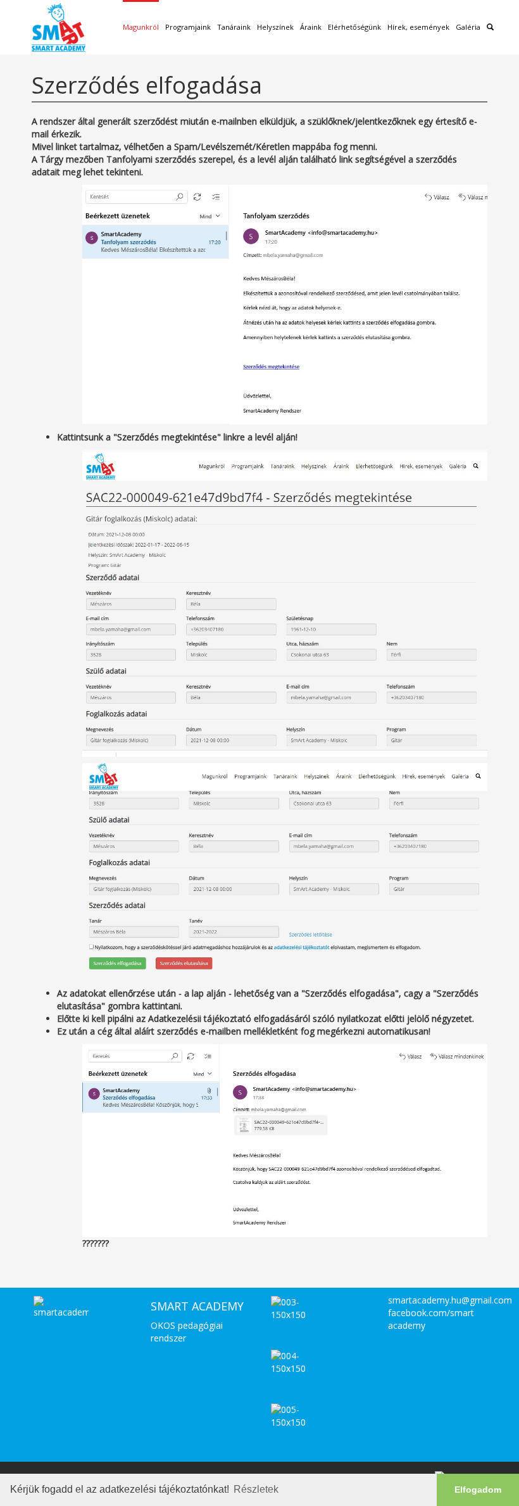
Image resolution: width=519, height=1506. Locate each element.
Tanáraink (234, 27)
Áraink (311, 27)
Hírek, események (418, 27)
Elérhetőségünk (354, 27)
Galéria (468, 27)
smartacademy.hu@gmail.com (450, 1300)
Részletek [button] (256, 1489)
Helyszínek (275, 27)
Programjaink (188, 27)
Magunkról (141, 27)
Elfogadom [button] (477, 1489)
